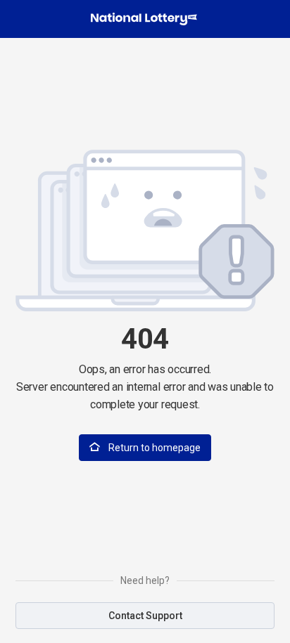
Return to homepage (153, 447)
